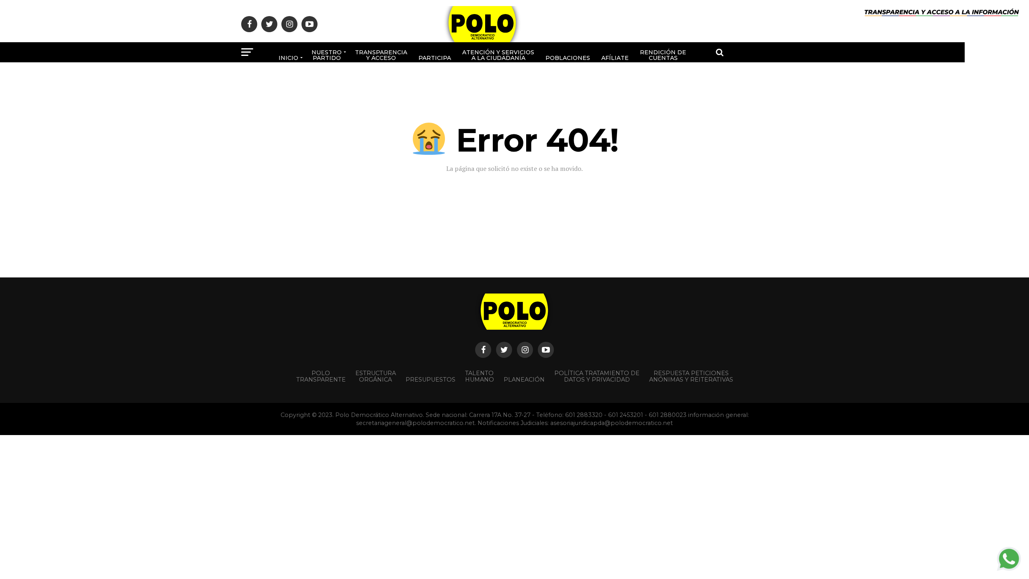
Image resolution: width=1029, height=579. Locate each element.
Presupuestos (430, 379)
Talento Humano (479, 376)
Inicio (288, 58)
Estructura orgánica (375, 376)
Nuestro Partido (327, 55)
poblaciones (567, 58)
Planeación (524, 379)
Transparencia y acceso (381, 55)
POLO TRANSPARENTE (321, 376)
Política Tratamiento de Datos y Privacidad (597, 376)
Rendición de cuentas (663, 55)
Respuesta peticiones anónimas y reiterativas (691, 376)
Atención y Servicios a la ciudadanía (498, 55)
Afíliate (615, 58)
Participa (434, 58)
